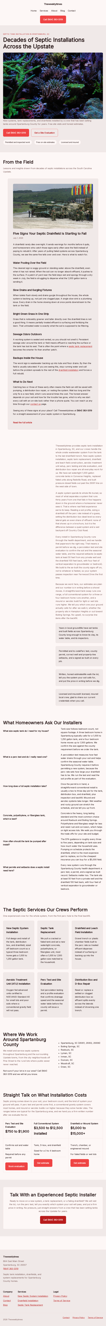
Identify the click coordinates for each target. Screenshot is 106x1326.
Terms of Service (61, 1300)
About (54, 10)
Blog (62, 10)
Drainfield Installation (28, 1300)
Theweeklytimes (53, 4)
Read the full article (22, 422)
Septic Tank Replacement (30, 1305)
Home (34, 10)
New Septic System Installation (33, 1296)
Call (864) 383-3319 (53, 19)
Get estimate (43, 1163)
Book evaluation (16, 1166)
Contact (71, 10)
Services (44, 10)
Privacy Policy (60, 1296)
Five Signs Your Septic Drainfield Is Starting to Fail (49, 233)
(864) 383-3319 (10, 1268)
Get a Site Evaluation (44, 132)
